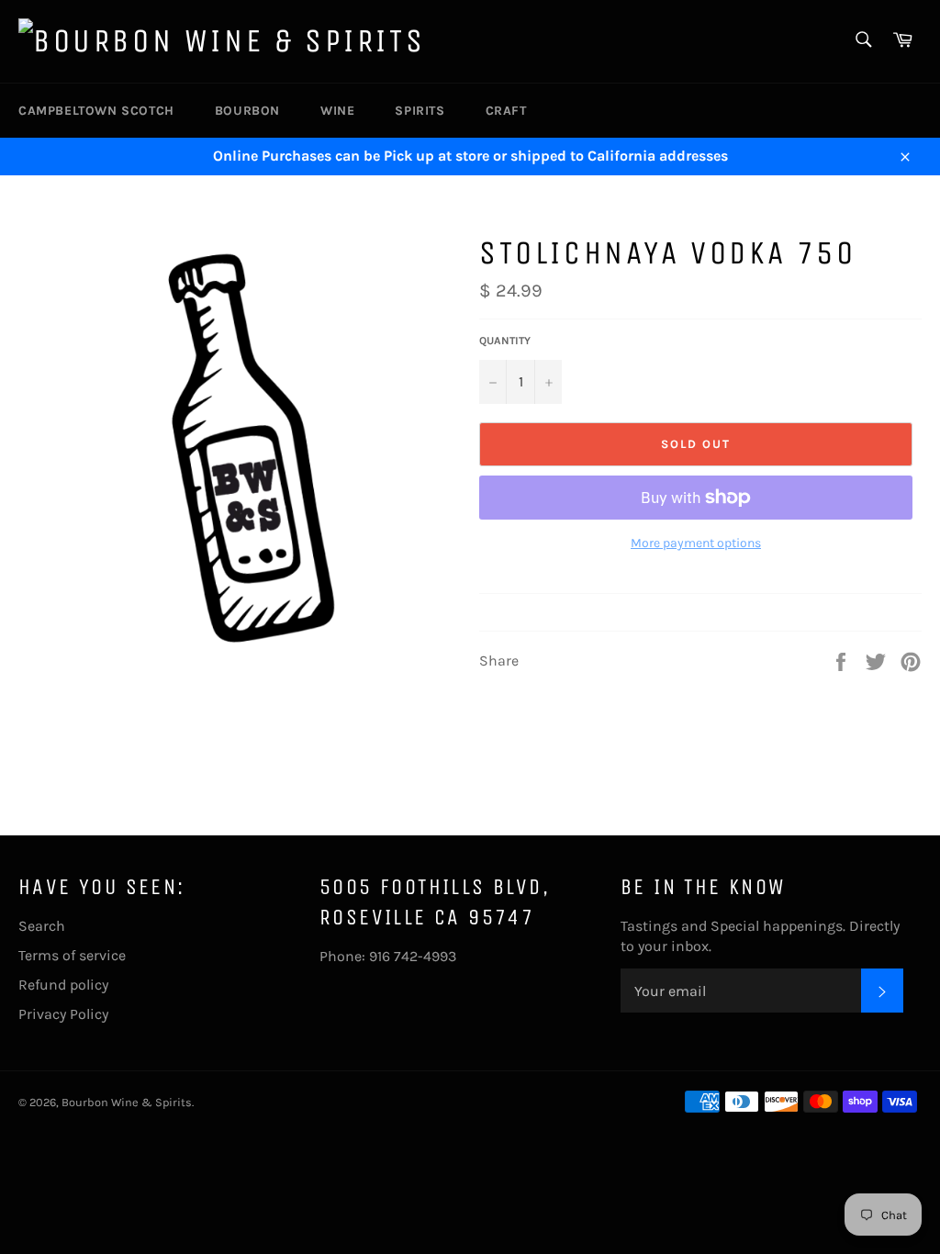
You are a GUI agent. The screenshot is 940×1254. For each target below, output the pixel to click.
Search (41, 926)
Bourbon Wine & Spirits (127, 1102)
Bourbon (247, 110)
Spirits (419, 110)
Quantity (505, 340)
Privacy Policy (63, 1014)
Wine (337, 110)
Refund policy (63, 984)
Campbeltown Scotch (96, 110)
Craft (506, 110)
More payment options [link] (696, 543)
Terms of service (72, 955)
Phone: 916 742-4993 (387, 956)
